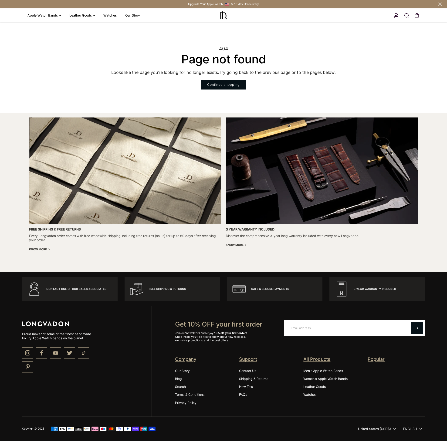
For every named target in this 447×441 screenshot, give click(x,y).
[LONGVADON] (223, 15)
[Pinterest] (27, 366)
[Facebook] (41, 352)
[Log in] (396, 15)
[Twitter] (69, 352)
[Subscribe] (417, 328)
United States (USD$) (374, 429)
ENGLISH (410, 429)
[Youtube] (55, 352)
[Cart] (416, 15)
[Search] (406, 15)
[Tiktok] (83, 352)
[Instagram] (27, 352)
